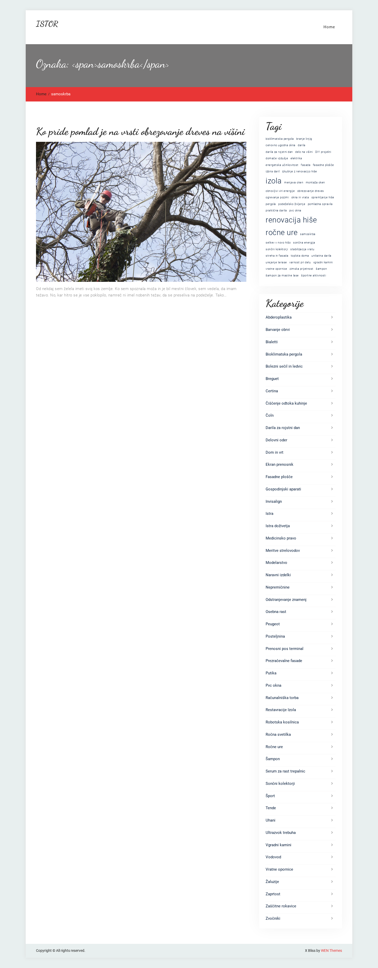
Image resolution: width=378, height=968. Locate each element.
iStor (47, 23)
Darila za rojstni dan (283, 427)
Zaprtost (273, 894)
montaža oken (315, 182)
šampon (321, 269)
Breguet (272, 378)
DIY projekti (323, 152)
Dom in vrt (274, 452)
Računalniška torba (282, 697)
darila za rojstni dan (279, 152)
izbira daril (273, 171)
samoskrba (308, 234)
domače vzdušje (277, 158)
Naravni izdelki (278, 575)
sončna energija (304, 242)
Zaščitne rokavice (281, 906)
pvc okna (295, 210)
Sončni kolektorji (280, 783)
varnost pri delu (300, 262)
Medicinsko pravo (281, 538)
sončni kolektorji (277, 249)
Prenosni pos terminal (284, 648)
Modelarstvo (276, 562)
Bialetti (272, 342)
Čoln (270, 415)
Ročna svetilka (278, 734)
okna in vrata (300, 197)
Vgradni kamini (278, 845)
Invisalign (274, 501)
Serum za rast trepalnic (285, 771)
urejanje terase (276, 262)
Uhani (270, 820)
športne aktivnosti (313, 275)
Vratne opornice (279, 869)
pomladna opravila (320, 204)
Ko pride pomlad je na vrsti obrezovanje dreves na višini (140, 131)
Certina (272, 391)
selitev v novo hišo (278, 242)
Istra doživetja (278, 526)
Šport (270, 796)
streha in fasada (277, 255)
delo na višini (304, 152)
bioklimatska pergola (280, 139)
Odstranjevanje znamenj (286, 599)
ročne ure (282, 232)
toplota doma (300, 255)
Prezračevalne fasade (284, 660)
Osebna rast (276, 611)
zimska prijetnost (301, 269)
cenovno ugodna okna (280, 145)
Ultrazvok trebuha (281, 832)
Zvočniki (273, 918)
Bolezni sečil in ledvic (284, 366)
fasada (305, 165)
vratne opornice (276, 269)
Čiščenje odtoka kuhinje (286, 403)
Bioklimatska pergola (284, 354)
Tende (271, 808)
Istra (269, 513)
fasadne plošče (323, 165)
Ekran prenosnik (279, 464)
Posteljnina (275, 636)
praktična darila (276, 210)
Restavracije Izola (281, 710)
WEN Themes (331, 950)
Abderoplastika (279, 317)
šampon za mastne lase (282, 275)
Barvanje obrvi (278, 329)
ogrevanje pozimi (277, 197)
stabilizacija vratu (302, 249)
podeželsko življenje (291, 204)
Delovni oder (276, 440)
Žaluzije (272, 881)
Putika (271, 673)
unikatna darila (321, 255)
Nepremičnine (278, 587)
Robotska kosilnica (282, 722)
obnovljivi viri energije (280, 191)
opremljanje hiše (322, 197)
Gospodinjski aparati (283, 489)
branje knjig (304, 139)
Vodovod (273, 857)
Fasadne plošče (279, 476)
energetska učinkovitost (282, 165)
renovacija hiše (291, 220)
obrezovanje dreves (310, 191)
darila (301, 145)
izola (274, 180)
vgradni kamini (323, 262)
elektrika (296, 158)
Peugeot (273, 624)
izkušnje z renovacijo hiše (299, 171)
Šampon (273, 759)
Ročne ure (274, 746)
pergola (271, 204)
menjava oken (293, 182)
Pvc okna (273, 685)
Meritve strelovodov (283, 550)
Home (329, 27)
